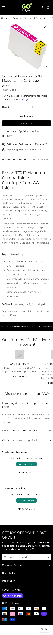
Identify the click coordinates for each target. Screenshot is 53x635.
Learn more (18, 376)
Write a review (26, 464)
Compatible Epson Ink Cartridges (29, 18)
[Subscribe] (48, 557)
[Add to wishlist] (45, 27)
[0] (48, 7)
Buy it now (26, 123)
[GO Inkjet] (26, 7)
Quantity (7, 107)
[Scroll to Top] (48, 620)
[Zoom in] (45, 65)
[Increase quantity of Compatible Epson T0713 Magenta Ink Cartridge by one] (48, 107)
